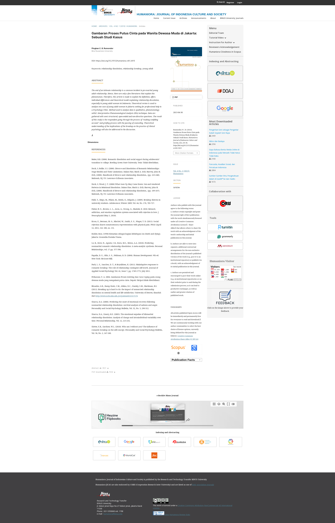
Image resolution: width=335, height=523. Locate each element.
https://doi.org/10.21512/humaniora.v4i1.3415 (115, 61)
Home (156, 18)
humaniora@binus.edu (113, 514)
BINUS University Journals (231, 18)
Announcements (198, 18)
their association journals (203, 484)
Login (239, 2)
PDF (176, 97)
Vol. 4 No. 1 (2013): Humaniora (123, 26)
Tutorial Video (216, 37)
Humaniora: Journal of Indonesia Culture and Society (181, 14)
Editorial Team (216, 33)
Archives (183, 18)
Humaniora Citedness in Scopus (225, 51)
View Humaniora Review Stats (177, 514)
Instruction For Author (221, 42)
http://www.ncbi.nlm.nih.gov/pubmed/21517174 (117, 296)
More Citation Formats (184, 153)
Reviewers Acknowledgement (224, 47)
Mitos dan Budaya (216, 141)
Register (230, 2)
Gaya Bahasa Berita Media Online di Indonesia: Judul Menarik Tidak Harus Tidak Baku (224, 152)
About (213, 18)
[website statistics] (159, 514)
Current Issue (169, 18)
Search (221, 2)
